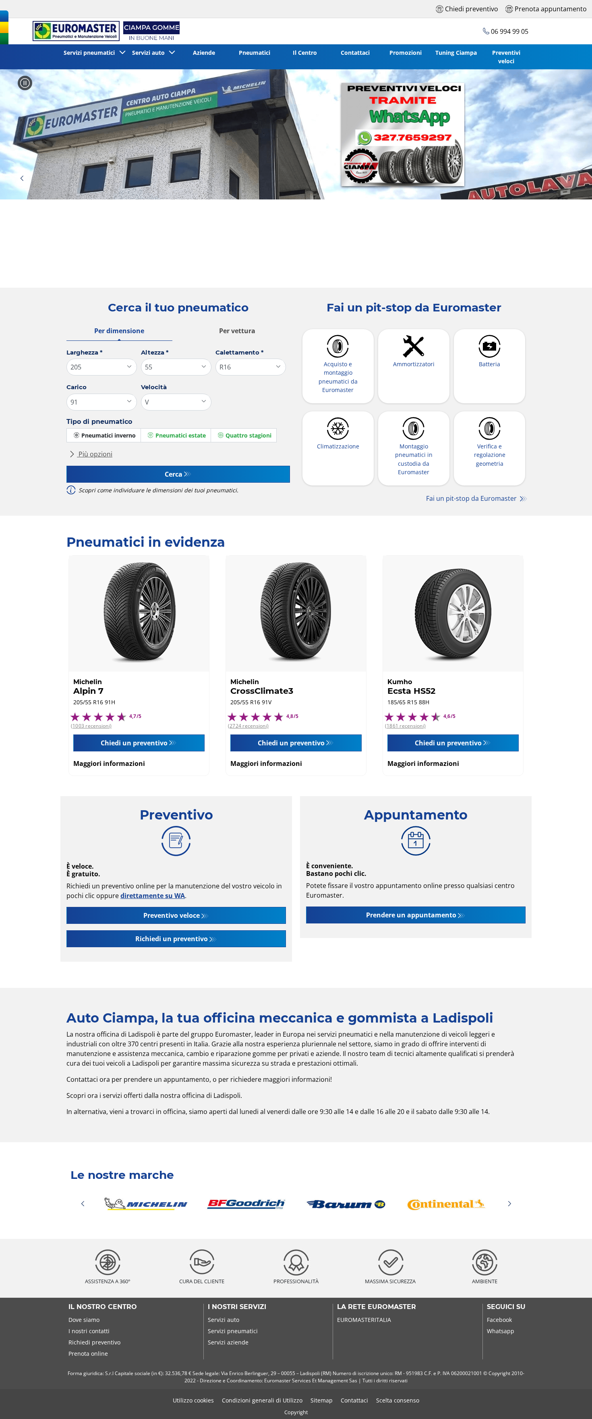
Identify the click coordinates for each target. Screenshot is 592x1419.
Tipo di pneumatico (99, 421)
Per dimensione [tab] (119, 330)
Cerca (173, 474)
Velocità (154, 387)
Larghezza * (84, 352)
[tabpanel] (178, 424)
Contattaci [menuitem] (355, 52)
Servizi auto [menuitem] (150, 52)
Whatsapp (500, 1331)
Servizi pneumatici (233, 1331)
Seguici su (506, 1307)
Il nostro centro (102, 1307)
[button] (22, 178)
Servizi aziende (228, 1342)
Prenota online (88, 1353)
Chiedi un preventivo (134, 743)
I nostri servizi (237, 1307)
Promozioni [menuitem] (405, 52)
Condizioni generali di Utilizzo (262, 1400)
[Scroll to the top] (571, 1402)
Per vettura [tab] (237, 330)
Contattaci (354, 1400)
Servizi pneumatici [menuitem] (91, 52)
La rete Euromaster (376, 1307)
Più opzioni (94, 454)
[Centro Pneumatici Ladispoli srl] (105, 31)
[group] (296, 134)
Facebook (499, 1320)
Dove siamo (83, 1320)
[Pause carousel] (25, 83)
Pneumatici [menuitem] (254, 52)
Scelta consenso (397, 1400)
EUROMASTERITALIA (364, 1320)
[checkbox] (103, 435)
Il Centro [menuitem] (305, 52)
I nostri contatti (89, 1331)
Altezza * (155, 352)
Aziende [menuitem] (204, 52)
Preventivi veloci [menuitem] (506, 57)
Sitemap (321, 1400)
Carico (76, 387)
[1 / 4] (296, 1204)
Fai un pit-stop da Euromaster (472, 498)
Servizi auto (223, 1320)
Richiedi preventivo (94, 1342)
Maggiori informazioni (109, 763)
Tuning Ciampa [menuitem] (456, 52)
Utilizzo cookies (193, 1400)
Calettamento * (239, 352)
